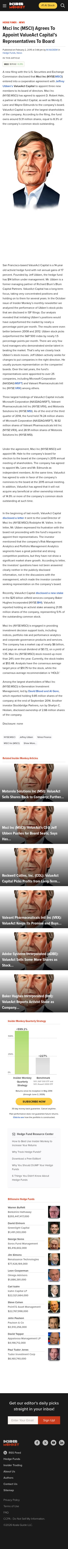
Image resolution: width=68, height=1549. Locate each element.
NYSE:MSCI (9, 737)
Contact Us (10, 1484)
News (22, 22)
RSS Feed (15, 1453)
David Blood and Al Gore (43, 691)
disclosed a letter (13, 518)
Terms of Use (11, 1506)
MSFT (18, 383)
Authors (8, 1478)
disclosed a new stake (49, 593)
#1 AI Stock (48, 5)
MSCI (58, 77)
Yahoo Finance (44, 737)
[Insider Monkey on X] (47, 1442)
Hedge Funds (10, 22)
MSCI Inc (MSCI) (12, 743)
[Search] (62, 5)
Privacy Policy (11, 1500)
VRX (18, 388)
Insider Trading (12, 1465)
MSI (29, 411)
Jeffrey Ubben (26, 737)
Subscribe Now (34, 1102)
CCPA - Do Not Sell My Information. (24, 1519)
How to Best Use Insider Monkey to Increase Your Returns (32, 1143)
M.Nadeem (52, 49)
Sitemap (8, 1490)
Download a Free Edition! (26, 1159)
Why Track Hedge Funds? (26, 1152)
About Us (9, 1471)
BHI (39, 603)
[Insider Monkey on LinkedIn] (62, 1442)
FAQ (6, 1512)
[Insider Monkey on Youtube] (55, 1442)
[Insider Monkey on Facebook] (38, 1442)
